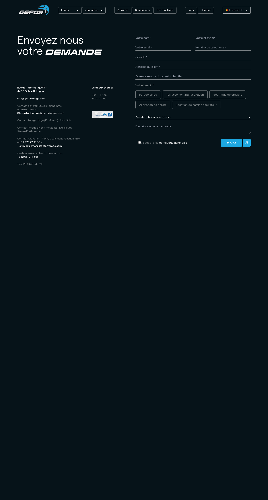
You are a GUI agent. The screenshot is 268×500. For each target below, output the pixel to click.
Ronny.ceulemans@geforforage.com (40, 146)
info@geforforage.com (31, 98)
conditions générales (173, 142)
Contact (206, 10)
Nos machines (165, 10)
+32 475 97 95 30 (29, 142)
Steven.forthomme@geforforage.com (40, 113)
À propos (122, 10)
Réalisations (142, 10)
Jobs (191, 10)
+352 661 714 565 (27, 157)
